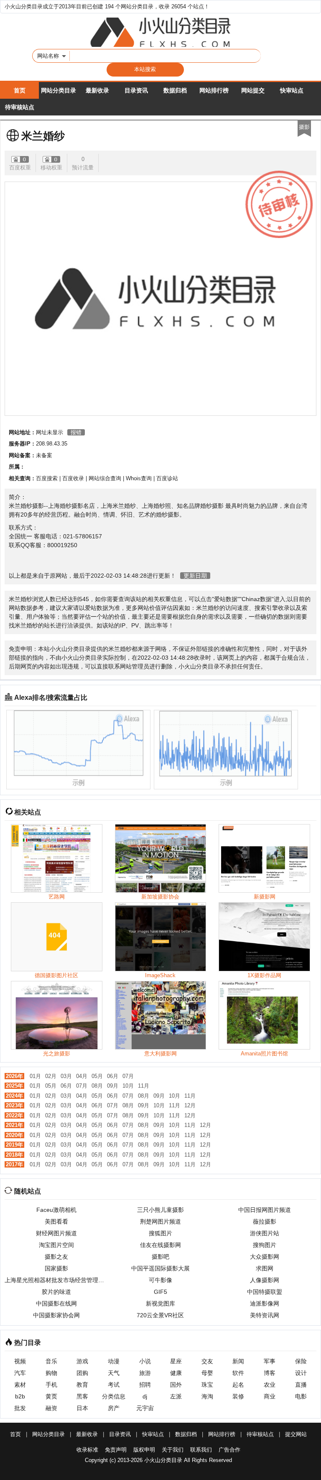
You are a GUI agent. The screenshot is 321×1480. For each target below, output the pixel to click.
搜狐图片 (160, 1233)
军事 (269, 1361)
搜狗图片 (264, 1245)
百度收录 (73, 478)
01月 (35, 1076)
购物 (51, 1373)
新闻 (238, 1361)
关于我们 (172, 1450)
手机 (51, 1384)
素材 (20, 1384)
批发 (20, 1408)
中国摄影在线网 (56, 1303)
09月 (112, 1086)
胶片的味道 (56, 1291)
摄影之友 (56, 1256)
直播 (301, 1384)
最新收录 (97, 90)
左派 (176, 1396)
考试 (114, 1384)
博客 (269, 1373)
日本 (82, 1408)
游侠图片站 (264, 1233)
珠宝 (207, 1384)
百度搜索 (47, 478)
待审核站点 (19, 107)
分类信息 (113, 1396)
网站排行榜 (214, 90)
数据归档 (175, 90)
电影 (301, 1396)
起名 (238, 1384)
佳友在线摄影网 (160, 1245)
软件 (238, 1373)
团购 (82, 1373)
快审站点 (291, 90)
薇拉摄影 (264, 1221)
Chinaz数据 (257, 599)
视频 (20, 1361)
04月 (81, 1076)
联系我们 (201, 1450)
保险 (301, 1361)
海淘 (207, 1396)
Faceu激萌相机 (56, 1209)
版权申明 (144, 1450)
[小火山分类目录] (160, 32)
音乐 (51, 1361)
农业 (269, 1384)
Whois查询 (139, 478)
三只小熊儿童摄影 (160, 1209)
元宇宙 (145, 1408)
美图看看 (56, 1221)
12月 (190, 1105)
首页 (19, 90)
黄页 (51, 1396)
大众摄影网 (264, 1256)
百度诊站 (167, 478)
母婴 (207, 1373)
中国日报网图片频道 (264, 1209)
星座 (176, 1361)
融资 (51, 1408)
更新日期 (195, 575)
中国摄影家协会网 (56, 1315)
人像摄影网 (264, 1280)
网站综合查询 (105, 478)
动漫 (114, 1361)
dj (145, 1396)
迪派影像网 (264, 1303)
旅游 (145, 1373)
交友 (207, 1361)
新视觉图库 (160, 1303)
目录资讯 (136, 90)
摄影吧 (160, 1256)
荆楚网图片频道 (160, 1221)
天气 (114, 1373)
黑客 (82, 1396)
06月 (112, 1076)
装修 (238, 1396)
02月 (50, 1076)
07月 (128, 1076)
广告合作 (229, 1450)
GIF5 (160, 1291)
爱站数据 (225, 599)
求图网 (264, 1268)
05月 (97, 1076)
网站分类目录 (58, 90)
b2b (20, 1396)
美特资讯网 (264, 1315)
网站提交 (253, 90)
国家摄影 (56, 1268)
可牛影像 (160, 1280)
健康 (176, 1373)
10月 (128, 1086)
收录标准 (87, 1450)
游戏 (82, 1361)
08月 (97, 1086)
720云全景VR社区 (160, 1315)
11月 (143, 1086)
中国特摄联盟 (264, 1291)
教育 (82, 1384)
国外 (176, 1384)
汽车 (20, 1373)
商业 (269, 1396)
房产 (114, 1408)
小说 (145, 1361)
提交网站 (296, 1434)
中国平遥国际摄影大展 (160, 1268)
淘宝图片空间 (56, 1245)
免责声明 (116, 1450)
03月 (66, 1076)
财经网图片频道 (56, 1233)
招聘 (145, 1384)
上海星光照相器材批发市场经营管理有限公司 (57, 1280)
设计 (301, 1373)
